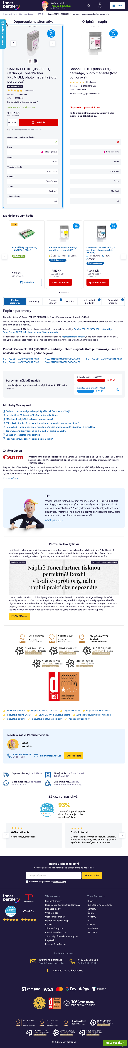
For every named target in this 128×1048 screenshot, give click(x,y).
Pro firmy (91, 916)
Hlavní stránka (9, 14)
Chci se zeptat (73, 755)
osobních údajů (59, 881)
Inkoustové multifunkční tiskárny (47, 719)
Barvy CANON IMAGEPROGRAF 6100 (62, 362)
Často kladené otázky (55, 932)
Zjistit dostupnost (60, 282)
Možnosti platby (52, 909)
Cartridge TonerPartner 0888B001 (91, 388)
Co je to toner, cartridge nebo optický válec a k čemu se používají (38, 411)
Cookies (49, 924)
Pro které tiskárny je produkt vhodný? (85, 93)
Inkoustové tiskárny (16, 719)
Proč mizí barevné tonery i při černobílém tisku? (29, 439)
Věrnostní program (54, 928)
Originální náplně (72, 710)
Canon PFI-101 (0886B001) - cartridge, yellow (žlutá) (63, 248)
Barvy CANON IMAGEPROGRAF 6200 (104, 359)
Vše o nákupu (52, 896)
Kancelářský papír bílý (79, 719)
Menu (119, 5)
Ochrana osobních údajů (57, 920)
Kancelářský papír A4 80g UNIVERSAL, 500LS (24, 248)
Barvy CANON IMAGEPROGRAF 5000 (21, 359)
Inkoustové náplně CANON (19, 715)
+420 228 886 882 (60, 5)
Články (90, 913)
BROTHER (92, 932)
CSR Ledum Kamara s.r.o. (99, 905)
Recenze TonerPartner (55, 944)
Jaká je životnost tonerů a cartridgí (23, 435)
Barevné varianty (53, 301)
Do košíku (40, 122)
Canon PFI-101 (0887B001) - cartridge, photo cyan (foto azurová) (100, 250)
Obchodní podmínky (54, 916)
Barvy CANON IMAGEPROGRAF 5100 (21, 362)
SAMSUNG (92, 928)
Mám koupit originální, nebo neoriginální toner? (29, 419)
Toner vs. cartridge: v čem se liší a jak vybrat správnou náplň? (36, 431)
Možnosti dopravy (53, 901)
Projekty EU (50, 940)
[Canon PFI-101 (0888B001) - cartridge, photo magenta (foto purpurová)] (95, 43)
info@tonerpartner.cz (50, 755)
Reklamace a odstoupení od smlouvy (62, 905)
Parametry (34, 301)
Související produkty (113, 301)
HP (88, 920)
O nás (90, 901)
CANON (41, 14)
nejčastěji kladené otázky (73, 336)
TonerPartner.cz (96, 896)
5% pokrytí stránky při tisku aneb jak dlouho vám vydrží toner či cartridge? (42, 423)
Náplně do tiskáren (26, 14)
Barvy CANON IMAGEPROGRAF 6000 (62, 359)
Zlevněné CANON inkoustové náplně (93, 715)
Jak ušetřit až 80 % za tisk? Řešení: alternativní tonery (33, 415)
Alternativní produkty (89, 301)
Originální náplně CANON (98, 710)
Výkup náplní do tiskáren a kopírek (61, 936)
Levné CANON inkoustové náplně (54, 715)
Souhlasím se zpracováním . (48, 881)
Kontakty (91, 909)
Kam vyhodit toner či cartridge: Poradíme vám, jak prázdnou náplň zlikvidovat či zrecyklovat (51, 427)
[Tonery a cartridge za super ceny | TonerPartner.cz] (11, 5)
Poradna (70, 301)
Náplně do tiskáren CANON (44, 710)
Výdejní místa (51, 913)
